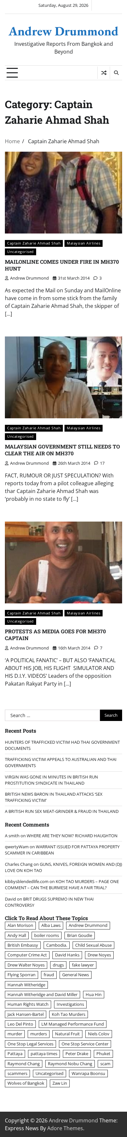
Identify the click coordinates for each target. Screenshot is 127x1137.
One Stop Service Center (85, 1044)
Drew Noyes (99, 955)
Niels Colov (98, 1034)
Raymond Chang (23, 1064)
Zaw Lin (59, 1083)
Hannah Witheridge (26, 985)
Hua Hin (94, 994)
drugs (58, 965)
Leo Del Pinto (20, 1024)
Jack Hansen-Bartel (25, 1014)
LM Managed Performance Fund (72, 1024)
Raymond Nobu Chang (70, 1064)
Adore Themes (65, 1128)
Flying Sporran (21, 975)
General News (75, 975)
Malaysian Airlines (83, 243)
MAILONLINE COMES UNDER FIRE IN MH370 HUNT (62, 265)
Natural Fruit (67, 1034)
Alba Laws (51, 925)
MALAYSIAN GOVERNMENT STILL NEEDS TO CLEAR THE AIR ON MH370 (62, 450)
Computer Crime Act (27, 955)
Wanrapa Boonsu (88, 1073)
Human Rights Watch (28, 1004)
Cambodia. (56, 945)
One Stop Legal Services (30, 1044)
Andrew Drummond (63, 31)
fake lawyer (83, 965)
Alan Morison (20, 925)
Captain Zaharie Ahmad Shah (34, 243)
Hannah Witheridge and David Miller (42, 994)
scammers (17, 1073)
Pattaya (14, 1053)
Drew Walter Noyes (26, 965)
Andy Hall (16, 935)
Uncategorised (20, 251)
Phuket (103, 1053)
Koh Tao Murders (68, 1014)
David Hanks (67, 955)
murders (38, 1034)
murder (14, 1034)
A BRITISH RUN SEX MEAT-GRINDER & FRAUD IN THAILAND (62, 811)
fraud (49, 975)
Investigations (70, 1004)
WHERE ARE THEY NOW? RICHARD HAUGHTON (72, 836)
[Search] (116, 73)
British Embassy (22, 945)
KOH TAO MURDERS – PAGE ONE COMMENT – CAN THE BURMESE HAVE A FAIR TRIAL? (62, 884)
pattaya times (44, 1053)
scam (105, 1064)
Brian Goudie (79, 935)
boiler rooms (46, 935)
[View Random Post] (104, 73)
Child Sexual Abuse (93, 945)
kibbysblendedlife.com (27, 881)
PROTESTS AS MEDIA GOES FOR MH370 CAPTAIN (55, 634)
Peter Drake (76, 1053)
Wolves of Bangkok (25, 1083)
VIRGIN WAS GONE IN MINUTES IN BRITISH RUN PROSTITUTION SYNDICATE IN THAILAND (51, 780)
